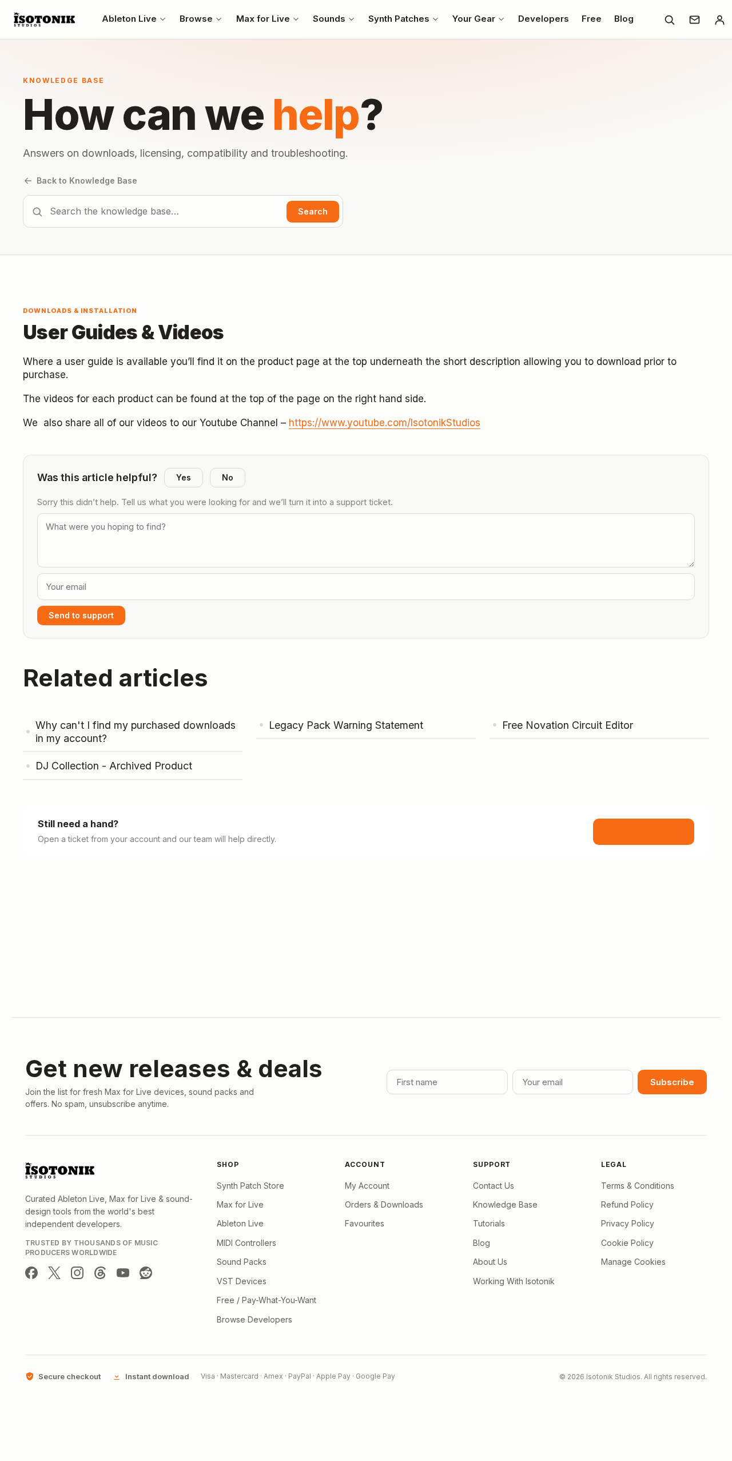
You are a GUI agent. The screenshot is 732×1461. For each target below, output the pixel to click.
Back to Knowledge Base (87, 180)
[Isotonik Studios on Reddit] (146, 1273)
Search (313, 211)
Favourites (364, 1223)
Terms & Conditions (637, 1185)
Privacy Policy (627, 1223)
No (227, 477)
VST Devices (241, 1281)
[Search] (669, 19)
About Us (490, 1262)
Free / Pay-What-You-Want (266, 1300)
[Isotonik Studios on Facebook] (31, 1273)
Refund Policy (627, 1204)
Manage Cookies (633, 1262)
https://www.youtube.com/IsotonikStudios (384, 422)
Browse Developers (254, 1319)
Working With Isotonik (514, 1281)
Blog (481, 1243)
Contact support (643, 831)
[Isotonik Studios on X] (54, 1273)
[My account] (719, 19)
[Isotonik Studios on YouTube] (123, 1273)
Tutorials (489, 1223)
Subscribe (672, 1082)
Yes (183, 477)
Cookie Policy (627, 1243)
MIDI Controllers (246, 1243)
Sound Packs (241, 1262)
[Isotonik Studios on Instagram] (77, 1273)
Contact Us (493, 1185)
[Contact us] (694, 19)
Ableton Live (240, 1223)
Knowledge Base (505, 1204)
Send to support (81, 615)
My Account (367, 1185)
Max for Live (240, 1204)
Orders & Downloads (384, 1204)
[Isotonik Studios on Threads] (100, 1273)
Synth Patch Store (250, 1185)
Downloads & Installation (80, 311)
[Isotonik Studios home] (46, 19)
